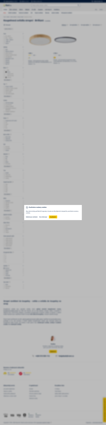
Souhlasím (53, 217)
